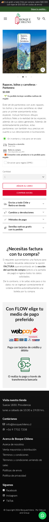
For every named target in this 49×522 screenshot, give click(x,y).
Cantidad (7, 171)
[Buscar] (43, 19)
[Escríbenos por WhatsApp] (42, 515)
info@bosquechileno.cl (18, 424)
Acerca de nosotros (13, 444)
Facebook (11, 490)
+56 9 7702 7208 (16, 429)
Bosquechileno (27, 510)
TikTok (9, 500)
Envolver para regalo (20, 162)
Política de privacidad (14, 475)
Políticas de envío (12, 470)
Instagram (11, 495)
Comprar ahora (24, 193)
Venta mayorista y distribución (19, 449)
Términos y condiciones (15, 454)
